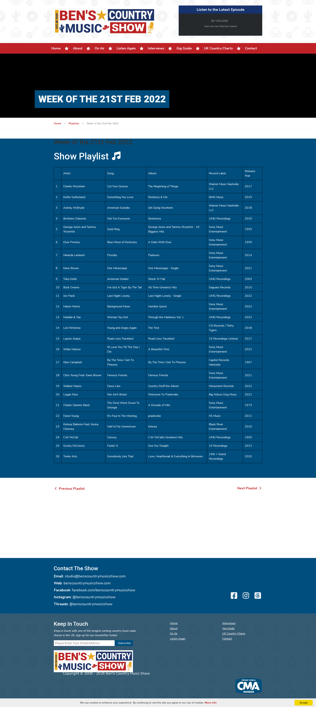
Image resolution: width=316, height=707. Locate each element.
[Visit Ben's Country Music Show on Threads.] (257, 596)
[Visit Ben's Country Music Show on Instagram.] (245, 596)
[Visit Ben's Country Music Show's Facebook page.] (233, 596)
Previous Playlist (71, 488)
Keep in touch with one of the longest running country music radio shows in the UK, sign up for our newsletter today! (95, 633)
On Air (99, 48)
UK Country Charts (218, 48)
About (77, 48)
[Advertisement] (158, 525)
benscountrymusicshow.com (87, 583)
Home (56, 48)
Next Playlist (247, 488)
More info (211, 702)
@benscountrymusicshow (94, 597)
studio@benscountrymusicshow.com (95, 576)
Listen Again (126, 48)
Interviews (156, 48)
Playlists (74, 123)
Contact (251, 48)
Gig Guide (184, 48)
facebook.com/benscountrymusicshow (103, 590)
